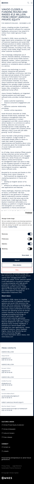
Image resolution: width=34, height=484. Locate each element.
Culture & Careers (8, 433)
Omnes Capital (5, 3)
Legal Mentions (17, 466)
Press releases (7, 437)
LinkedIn (6, 451)
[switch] (30, 239)
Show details (25, 255)
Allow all (17, 260)
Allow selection (17, 265)
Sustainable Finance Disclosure (11, 468)
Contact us (6, 447)
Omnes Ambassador (9, 429)
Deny (17, 269)
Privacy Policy (6, 466)
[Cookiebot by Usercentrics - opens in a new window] (25, 213)
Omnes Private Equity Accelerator (13, 425)
